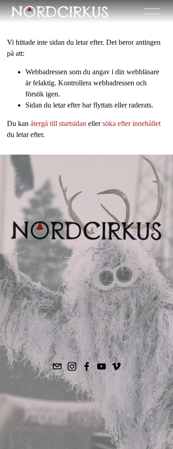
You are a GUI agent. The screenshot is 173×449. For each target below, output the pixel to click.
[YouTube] (101, 366)
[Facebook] (86, 366)
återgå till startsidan (58, 123)
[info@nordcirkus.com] (57, 366)
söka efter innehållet (131, 123)
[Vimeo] (116, 366)
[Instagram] (72, 366)
